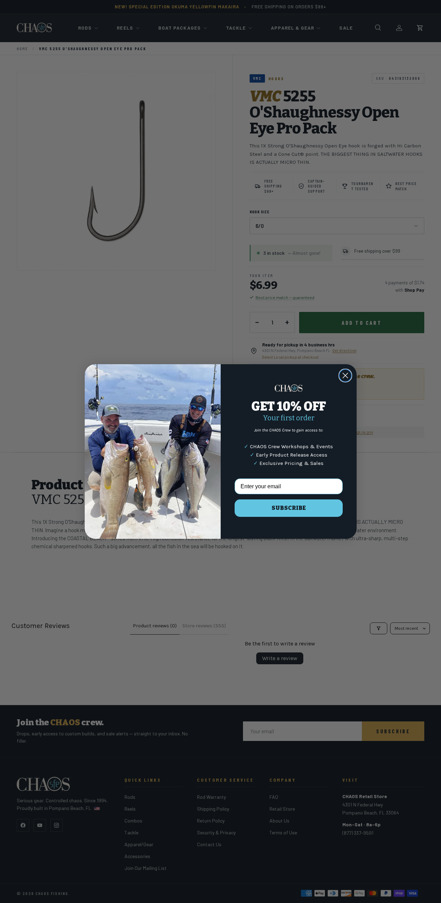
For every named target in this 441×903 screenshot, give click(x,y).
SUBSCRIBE (289, 508)
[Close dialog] (345, 375)
